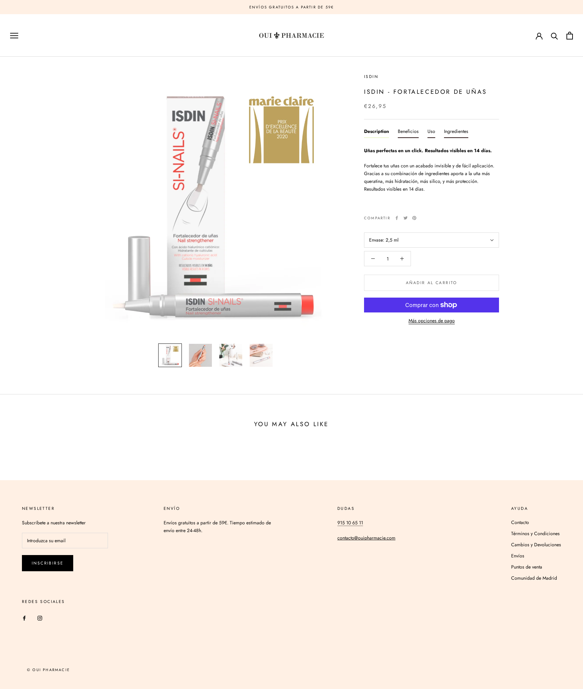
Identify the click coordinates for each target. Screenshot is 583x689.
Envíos (517, 555)
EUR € (512, 35)
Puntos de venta (526, 566)
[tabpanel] (431, 176)
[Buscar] (554, 35)
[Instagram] (39, 618)
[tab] (376, 133)
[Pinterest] (414, 218)
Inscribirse (47, 563)
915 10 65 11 (350, 522)
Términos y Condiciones (535, 533)
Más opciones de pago (432, 320)
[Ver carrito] (569, 35)
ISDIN (371, 77)
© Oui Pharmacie (48, 669)
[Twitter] (406, 218)
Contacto (520, 522)
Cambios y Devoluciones (536, 544)
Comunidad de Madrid (534, 578)
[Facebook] (397, 218)
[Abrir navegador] (14, 35)
